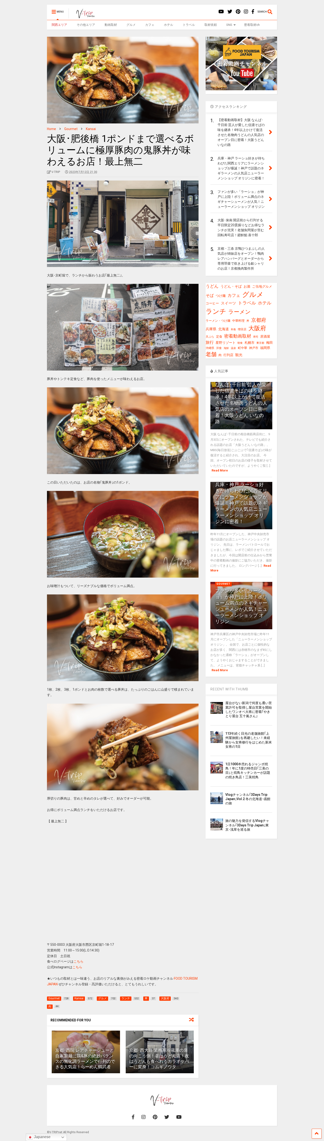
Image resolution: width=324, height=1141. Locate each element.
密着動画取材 (237, 336)
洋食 (219, 348)
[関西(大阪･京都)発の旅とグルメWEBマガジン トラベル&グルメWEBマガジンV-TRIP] (83, 16)
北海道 (223, 329)
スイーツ (228, 303)
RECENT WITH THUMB (229, 689)
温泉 (233, 348)
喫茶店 (242, 329)
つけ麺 (221, 296)
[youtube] (221, 11)
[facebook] (253, 11)
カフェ (149, 25)
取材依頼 (210, 25)
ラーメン (239, 312)
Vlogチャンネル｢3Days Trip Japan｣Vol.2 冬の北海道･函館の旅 (247, 799)
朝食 (240, 342)
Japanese (42, 1137)
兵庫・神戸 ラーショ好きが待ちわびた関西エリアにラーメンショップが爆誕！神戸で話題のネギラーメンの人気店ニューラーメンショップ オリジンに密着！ (241, 503)
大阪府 (257, 328)
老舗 (211, 354)
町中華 (242, 348)
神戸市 (253, 348)
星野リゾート (226, 342)
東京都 (260, 342)
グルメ (131, 25)
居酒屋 (265, 336)
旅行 (210, 342)
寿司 (255, 336)
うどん (212, 286)
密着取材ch (252, 25)
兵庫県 (211, 329)
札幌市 (250, 342)
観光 (238, 355)
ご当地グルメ (262, 286)
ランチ (216, 311)
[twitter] (229, 11)
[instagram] (246, 11)
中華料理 (238, 320)
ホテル (168, 25)
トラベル (189, 25)
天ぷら (210, 336)
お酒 (247, 286)
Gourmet (223, 584)
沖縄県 (210, 348)
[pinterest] (238, 11)
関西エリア (59, 25)
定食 (219, 336)
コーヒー (212, 303)
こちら (78, 961)
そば (210, 295)
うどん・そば (231, 287)
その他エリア (86, 25)
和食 (233, 329)
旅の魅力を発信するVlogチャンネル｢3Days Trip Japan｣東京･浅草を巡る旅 (247, 825)
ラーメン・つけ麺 (218, 320)
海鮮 (226, 348)
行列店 (228, 355)
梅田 (269, 342)
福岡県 (265, 348)
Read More (220, 470)
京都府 (258, 320)
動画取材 (111, 25)
